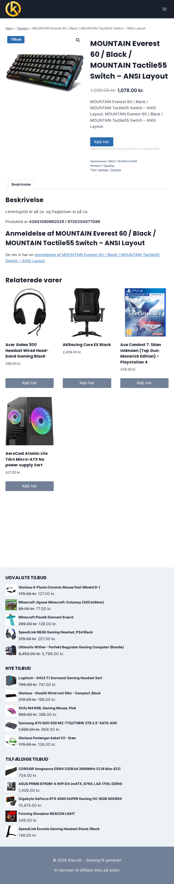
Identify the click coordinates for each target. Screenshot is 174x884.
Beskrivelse (21, 184)
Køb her (101, 141)
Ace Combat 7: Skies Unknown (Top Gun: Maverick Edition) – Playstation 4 (140, 353)
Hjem (9, 28)
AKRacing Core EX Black (87, 344)
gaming (103, 170)
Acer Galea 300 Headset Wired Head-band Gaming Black (27, 350)
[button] (78, 40)
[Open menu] (164, 8)
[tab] (21, 184)
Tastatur (23, 28)
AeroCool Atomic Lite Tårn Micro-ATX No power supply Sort (26, 459)
